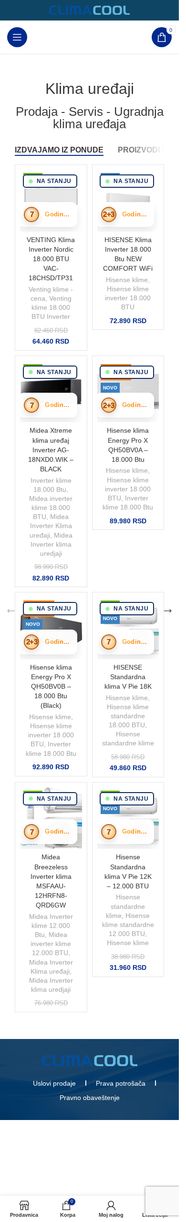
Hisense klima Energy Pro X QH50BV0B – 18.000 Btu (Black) (51, 686)
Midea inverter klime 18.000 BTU (50, 507)
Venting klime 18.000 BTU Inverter (51, 307)
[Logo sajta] (89, 10)
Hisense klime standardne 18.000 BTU (128, 716)
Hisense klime (127, 280)
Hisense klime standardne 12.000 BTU (128, 924)
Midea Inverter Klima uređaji (51, 526)
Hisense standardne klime (125, 906)
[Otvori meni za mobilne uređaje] (17, 37)
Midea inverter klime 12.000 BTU (51, 944)
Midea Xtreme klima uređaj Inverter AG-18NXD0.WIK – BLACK (50, 450)
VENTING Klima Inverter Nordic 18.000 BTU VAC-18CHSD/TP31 (51, 259)
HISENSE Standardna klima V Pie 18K (128, 676)
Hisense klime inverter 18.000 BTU (128, 298)
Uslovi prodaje (54, 1083)
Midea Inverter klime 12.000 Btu (51, 925)
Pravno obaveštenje (90, 1097)
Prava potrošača (120, 1083)
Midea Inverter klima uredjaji (51, 544)
